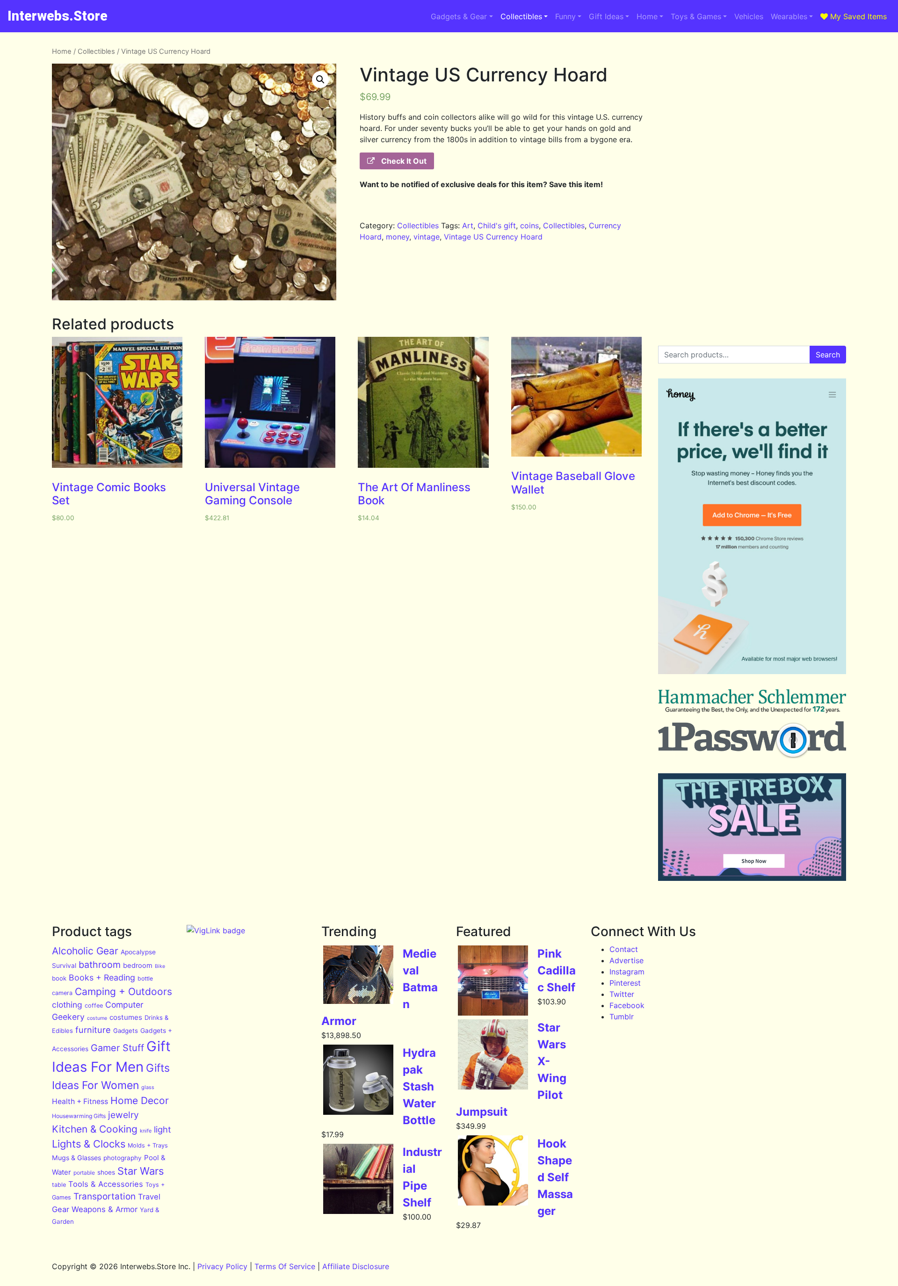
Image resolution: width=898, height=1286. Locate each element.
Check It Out (403, 161)
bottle (145, 978)
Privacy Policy (222, 1266)
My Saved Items (857, 16)
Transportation (104, 1196)
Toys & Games (696, 16)
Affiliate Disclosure (355, 1266)
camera (62, 992)
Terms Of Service (284, 1266)
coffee (94, 1005)
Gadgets (125, 1030)
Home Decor (139, 1100)
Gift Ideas (606, 16)
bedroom (137, 965)
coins (529, 225)
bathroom (100, 964)
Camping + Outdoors (123, 991)
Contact (623, 949)
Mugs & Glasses (76, 1158)
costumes (125, 1017)
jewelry (123, 1114)
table (59, 1184)
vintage (426, 236)
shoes (106, 1172)
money (397, 236)
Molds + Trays (148, 1145)
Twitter (621, 994)
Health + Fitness (80, 1101)
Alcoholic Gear (85, 951)
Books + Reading (102, 977)
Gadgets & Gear (459, 16)
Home (647, 16)
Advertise (626, 960)
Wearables (789, 16)
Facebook (627, 1005)
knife (146, 1130)
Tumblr (621, 1016)
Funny (565, 16)
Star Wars (140, 1171)
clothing (67, 1005)
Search (828, 354)
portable (84, 1172)
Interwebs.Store (57, 16)
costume (97, 1018)
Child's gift (497, 225)
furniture (93, 1029)
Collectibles (521, 16)
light (162, 1129)
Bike (160, 966)
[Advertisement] (752, 111)
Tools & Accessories (105, 1184)
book (59, 978)
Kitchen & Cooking (95, 1129)
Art (467, 225)
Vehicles (748, 16)
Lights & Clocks (88, 1144)
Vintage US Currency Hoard (493, 236)
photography (122, 1158)
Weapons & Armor (105, 1209)
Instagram (627, 971)
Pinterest (625, 983)
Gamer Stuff (117, 1048)
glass (147, 1087)
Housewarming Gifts (79, 1115)
